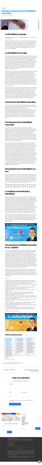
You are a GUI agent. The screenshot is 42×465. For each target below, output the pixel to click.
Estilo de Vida (24, 419)
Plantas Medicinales (25, 422)
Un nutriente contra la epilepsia (30, 339)
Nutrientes (23, 421)
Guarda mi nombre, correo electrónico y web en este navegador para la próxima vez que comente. (21, 401)
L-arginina (34, 250)
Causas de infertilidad (6, 362)
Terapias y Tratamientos (25, 423)
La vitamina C (7, 269)
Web (9, 396)
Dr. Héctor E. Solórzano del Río (8, 15)
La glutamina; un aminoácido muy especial (20, 339)
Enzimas (23, 418)
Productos (38, 2)
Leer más (7, 358)
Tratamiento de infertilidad (16, 363)
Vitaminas (23, 424)
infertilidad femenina (16, 362)
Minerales (23, 420)
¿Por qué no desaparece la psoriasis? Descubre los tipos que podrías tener (9, 341)
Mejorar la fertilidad (9, 363)
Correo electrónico (24, 392)
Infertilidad (11, 362)
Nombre (10, 392)
